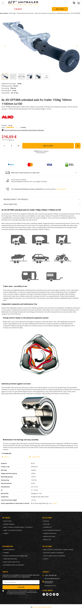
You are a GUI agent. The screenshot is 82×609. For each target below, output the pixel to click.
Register (46, 521)
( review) (23, 127)
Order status (7, 521)
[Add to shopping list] (77, 146)
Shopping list (47, 527)
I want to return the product (12, 530)
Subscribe (21, 587)
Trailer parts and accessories (25, 13)
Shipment (6, 552)
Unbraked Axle (36, 457)
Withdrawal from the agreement (13, 565)
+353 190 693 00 (61, 189)
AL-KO (10, 125)
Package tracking (8, 524)
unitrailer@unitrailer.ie (52, 578)
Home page (12, 13)
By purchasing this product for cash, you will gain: (25, 181)
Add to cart (48, 146)
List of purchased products (52, 530)
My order (6, 518)
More (54, 503)
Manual (6, 457)
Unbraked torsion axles (63, 13)
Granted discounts (49, 536)
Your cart (46, 524)
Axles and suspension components (45, 13)
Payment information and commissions (15, 555)
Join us (5, 572)
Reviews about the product (16, 199)
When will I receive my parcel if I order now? (25, 173)
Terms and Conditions (10, 558)
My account (47, 518)
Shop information (8, 549)
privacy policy (22, 594)
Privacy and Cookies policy (11, 562)
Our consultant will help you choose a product (38, 189)
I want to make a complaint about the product (18, 527)
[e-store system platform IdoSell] (41, 607)
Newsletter (47, 539)
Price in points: (15, 180)
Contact (5, 533)
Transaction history (49, 533)
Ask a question (10, 204)
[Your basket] (78, 3)
